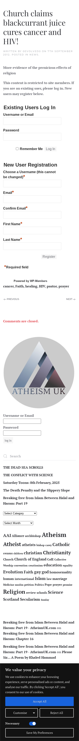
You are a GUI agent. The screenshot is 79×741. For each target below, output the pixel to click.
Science (55, 592)
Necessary (12, 723)
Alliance (18, 536)
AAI (7, 535)
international (24, 579)
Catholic (61, 544)
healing (31, 286)
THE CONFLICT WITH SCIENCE (28, 475)
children (18, 553)
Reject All (56, 713)
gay (37, 571)
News (34, 54)
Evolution (13, 572)
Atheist (12, 544)
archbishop (33, 536)
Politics (39, 584)
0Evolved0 (32, 51)
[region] (39, 702)
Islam (40, 578)
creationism (35, 565)
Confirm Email (15, 208)
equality (67, 565)
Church (8, 559)
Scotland (11, 599)
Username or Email (18, 114)
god (45, 571)
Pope (48, 584)
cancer (8, 286)
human (8, 579)
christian (33, 553)
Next (69, 299)
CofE (50, 559)
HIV (42, 286)
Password (11, 130)
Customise (20, 713)
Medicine (8, 584)
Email (8, 192)
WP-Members (38, 281)
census (8, 553)
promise (67, 584)
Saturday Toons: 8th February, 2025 (31, 482)
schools (42, 593)
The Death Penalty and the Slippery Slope (36, 490)
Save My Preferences (39, 733)
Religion (14, 591)
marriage (59, 579)
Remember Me (31, 149)
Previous (13, 299)
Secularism (30, 599)
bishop (40, 545)
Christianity (57, 552)
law (49, 579)
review (31, 593)
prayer (64, 286)
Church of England (30, 559)
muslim (19, 584)
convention (21, 565)
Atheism (54, 535)
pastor (52, 286)
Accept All (39, 701)
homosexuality (61, 572)
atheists (29, 544)
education (53, 564)
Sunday (45, 599)
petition (29, 584)
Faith (19, 286)
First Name (12, 223)
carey (48, 545)
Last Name (12, 239)
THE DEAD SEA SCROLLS (23, 467)
